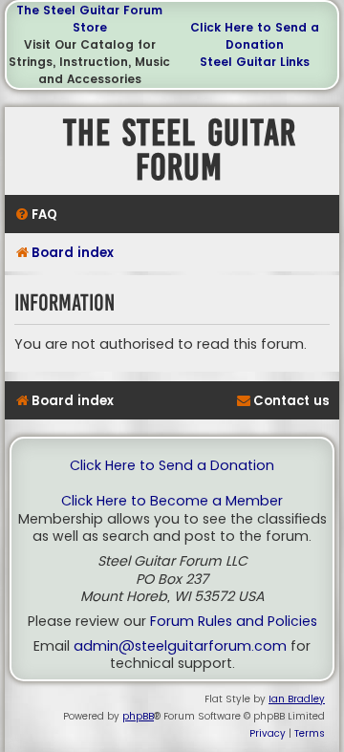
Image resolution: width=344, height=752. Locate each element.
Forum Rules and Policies (233, 621)
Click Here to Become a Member (172, 501)
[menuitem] (35, 214)
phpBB (138, 716)
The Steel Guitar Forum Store (89, 18)
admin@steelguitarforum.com (180, 646)
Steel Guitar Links (255, 62)
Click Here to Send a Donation (254, 36)
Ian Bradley (297, 699)
